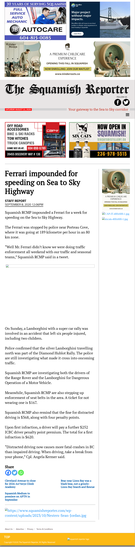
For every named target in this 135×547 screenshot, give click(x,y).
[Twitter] (14, 473)
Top (7, 537)
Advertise (20, 529)
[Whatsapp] (21, 473)
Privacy (30, 529)
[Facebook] (8, 473)
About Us (9, 529)
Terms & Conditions (45, 529)
